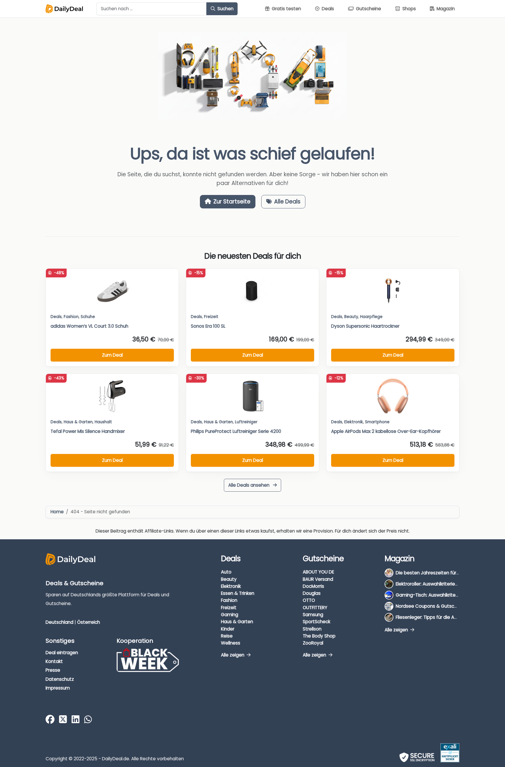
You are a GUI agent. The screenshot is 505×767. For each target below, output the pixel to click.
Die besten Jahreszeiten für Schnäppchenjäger (447, 573)
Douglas (312, 593)
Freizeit (211, 316)
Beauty (351, 316)
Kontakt (54, 661)
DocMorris (313, 586)
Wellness (230, 643)
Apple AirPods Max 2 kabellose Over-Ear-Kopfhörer (386, 431)
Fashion (229, 600)
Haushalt (103, 422)
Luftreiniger (246, 422)
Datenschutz (60, 679)
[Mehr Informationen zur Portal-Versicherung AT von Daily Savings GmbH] (449, 752)
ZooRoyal (313, 643)
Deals (56, 316)
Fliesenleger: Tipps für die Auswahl (432, 617)
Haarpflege (371, 316)
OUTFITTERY (315, 607)
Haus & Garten (237, 622)
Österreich (88, 622)
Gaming (229, 614)
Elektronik (231, 586)
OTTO (309, 600)
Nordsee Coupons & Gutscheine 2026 (437, 606)
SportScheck (316, 622)
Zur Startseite (231, 201)
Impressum (58, 688)
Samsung (313, 614)
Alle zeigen (233, 655)
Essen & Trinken (237, 593)
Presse (53, 670)
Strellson (312, 629)
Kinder (227, 629)
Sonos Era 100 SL (208, 326)
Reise (227, 636)
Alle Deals (287, 201)
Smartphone (377, 422)
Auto (226, 572)
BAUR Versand (318, 579)
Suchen (225, 9)
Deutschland (59, 622)
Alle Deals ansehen (249, 485)
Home (57, 512)
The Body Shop (319, 636)
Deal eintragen (62, 652)
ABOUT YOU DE (318, 572)
